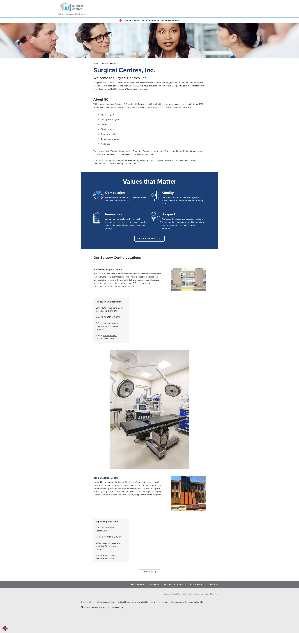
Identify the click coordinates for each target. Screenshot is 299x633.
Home (95, 63)
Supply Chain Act (196, 584)
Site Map (214, 584)
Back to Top (148, 571)
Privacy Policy (137, 584)
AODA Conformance (173, 584)
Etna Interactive (116, 607)
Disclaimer (154, 584)
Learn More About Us (149, 238)
